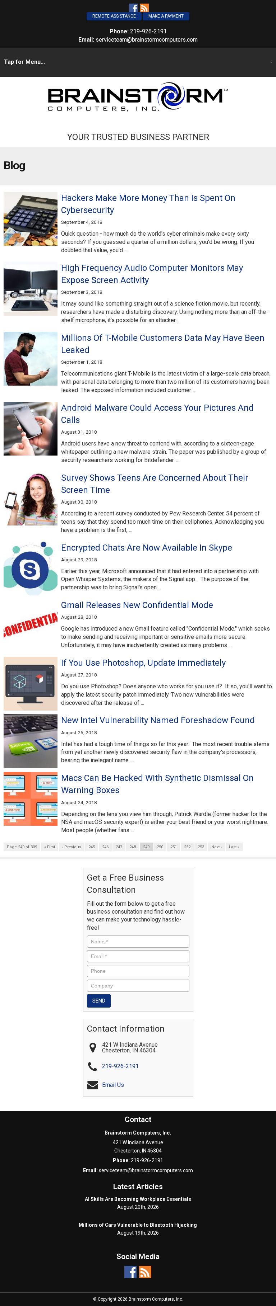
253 (201, 847)
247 (119, 847)
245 (91, 847)
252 (187, 847)
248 (132, 847)
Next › (216, 847)
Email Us (113, 1084)
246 (105, 847)
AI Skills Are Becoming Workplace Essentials (138, 1199)
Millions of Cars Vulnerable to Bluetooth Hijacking (138, 1225)
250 (160, 847)
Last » (234, 847)
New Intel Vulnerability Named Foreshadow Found (158, 720)
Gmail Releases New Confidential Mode (138, 605)
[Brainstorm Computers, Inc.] (138, 96)
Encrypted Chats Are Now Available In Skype (146, 548)
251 (173, 847)
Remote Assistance (114, 16)
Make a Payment (166, 16)
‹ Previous (71, 847)
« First (49, 847)
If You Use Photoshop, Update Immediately (143, 663)
